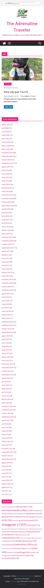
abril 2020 (5, 139)
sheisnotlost (23, 544)
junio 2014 (5, 385)
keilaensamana (24, 535)
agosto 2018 (6, 209)
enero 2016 (6, 318)
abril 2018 (5, 223)
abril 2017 (5, 265)
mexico (23, 538)
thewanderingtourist (22, 548)
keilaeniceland (37, 529)
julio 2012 (5, 466)
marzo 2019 (6, 184)
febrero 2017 (6, 272)
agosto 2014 (6, 378)
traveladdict (11, 552)
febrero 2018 (6, 230)
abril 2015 (5, 350)
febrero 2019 (6, 188)
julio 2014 (5, 382)
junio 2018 (5, 216)
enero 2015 (6, 360)
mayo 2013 (5, 431)
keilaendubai (26, 529)
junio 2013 (5, 427)
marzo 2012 (6, 480)
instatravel (33, 525)
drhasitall (37, 510)
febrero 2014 (6, 399)
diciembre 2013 (7, 406)
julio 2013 (5, 424)
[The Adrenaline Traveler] (4, 43)
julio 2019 (5, 170)
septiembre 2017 (8, 248)
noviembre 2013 (7, 410)
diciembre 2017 (7, 237)
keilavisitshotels (10, 538)
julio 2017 (5, 255)
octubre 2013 (6, 413)
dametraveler (24, 506)
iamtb (7, 520)
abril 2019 (5, 181)
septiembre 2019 (8, 163)
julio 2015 (5, 339)
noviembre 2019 (7, 156)
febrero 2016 (6, 315)
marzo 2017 (6, 269)
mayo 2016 (5, 304)
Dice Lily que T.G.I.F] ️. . (17, 92)
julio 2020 (5, 128)
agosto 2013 (6, 420)
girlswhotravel (25, 517)
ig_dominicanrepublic (28, 520)
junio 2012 (5, 470)
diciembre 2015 (7, 322)
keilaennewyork (20, 532)
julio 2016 (5, 297)
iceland (15, 520)
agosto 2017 (6, 251)
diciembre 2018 (7, 195)
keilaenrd (11, 534)
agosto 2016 (6, 294)
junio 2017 (5, 258)
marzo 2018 (6, 227)
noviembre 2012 (7, 452)
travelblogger (22, 552)
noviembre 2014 (7, 368)
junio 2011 (5, 494)
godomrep (37, 517)
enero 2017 (6, 276)
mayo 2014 (5, 389)
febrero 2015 (6, 357)
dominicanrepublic (14, 510)
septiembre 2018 (8, 206)
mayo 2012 (5, 473)
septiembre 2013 (8, 417)
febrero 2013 (6, 441)
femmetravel (7, 514)
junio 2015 (5, 343)
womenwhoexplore (10, 558)
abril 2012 (5, 477)
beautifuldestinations (9, 507)
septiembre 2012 (8, 459)
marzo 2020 (6, 142)
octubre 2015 (6, 329)
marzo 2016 (6, 311)
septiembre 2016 (8, 290)
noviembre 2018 (7, 198)
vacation (15, 555)
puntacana (9, 541)
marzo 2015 (6, 353)
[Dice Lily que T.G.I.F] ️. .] (22, 69)
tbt (34, 545)
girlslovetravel (10, 516)
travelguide (6, 555)
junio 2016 (5, 301)
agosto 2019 (6, 167)
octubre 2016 (6, 287)
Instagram (8, 84)
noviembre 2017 (7, 241)
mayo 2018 (5, 220)
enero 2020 (6, 149)
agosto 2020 (6, 124)
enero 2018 (6, 234)
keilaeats (6, 529)
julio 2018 (5, 213)
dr (29, 510)
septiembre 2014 (8, 375)
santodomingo (8, 545)
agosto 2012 (6, 463)
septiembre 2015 (8, 332)
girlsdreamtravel (34, 513)
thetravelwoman (7, 548)
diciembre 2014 (7, 364)
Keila (16, 88)
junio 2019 (5, 174)
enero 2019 (6, 191)
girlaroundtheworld (19, 513)
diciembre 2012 (7, 449)
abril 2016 (5, 308)
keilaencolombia (15, 529)
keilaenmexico (7, 532)
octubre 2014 (6, 371)
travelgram (34, 552)
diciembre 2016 (7, 279)
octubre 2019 (6, 160)
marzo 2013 (6, 438)
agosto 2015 (6, 336)
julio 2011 (5, 491)
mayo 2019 (5, 177)
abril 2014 (5, 392)
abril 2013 (5, 434)
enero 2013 (6, 445)
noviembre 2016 (7, 283)
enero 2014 (6, 403)
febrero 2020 (6, 146)
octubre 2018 (6, 202)
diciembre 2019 (7, 153)
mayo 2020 (5, 135)
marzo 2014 (6, 396)
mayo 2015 (5, 346)
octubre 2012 (6, 456)
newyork (30, 538)
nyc (37, 538)
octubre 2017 (6, 244)
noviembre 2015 (7, 325)
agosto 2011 (6, 487)
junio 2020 (5, 132)
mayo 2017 (5, 262)
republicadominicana (26, 541)
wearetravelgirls (26, 555)
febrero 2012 (6, 484)
